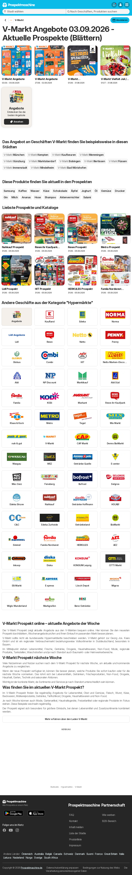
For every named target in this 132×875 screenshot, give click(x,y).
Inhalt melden (76, 827)
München (14, 154)
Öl (96, 190)
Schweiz (68, 853)
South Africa (51, 857)
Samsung (9, 190)
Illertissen (94, 161)
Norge (29, 857)
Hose (38, 197)
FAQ (71, 814)
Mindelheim (42, 167)
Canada (57, 853)
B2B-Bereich (109, 821)
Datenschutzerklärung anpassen (62, 867)
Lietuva (7, 857)
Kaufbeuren (64, 154)
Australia (39, 853)
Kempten (38, 154)
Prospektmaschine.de (31, 867)
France (99, 853)
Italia (121, 853)
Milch (14, 197)
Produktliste (75, 839)
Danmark (80, 853)
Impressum (75, 845)
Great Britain (110, 853)
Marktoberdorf (42, 161)
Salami (87, 197)
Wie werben (108, 814)
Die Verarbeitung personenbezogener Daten (86, 869)
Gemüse (106, 190)
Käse (46, 190)
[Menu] (127, 5)
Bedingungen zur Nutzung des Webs (101, 867)
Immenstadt (15, 167)
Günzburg (14, 161)
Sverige (38, 857)
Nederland (18, 857)
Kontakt (73, 821)
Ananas (26, 197)
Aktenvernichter (69, 197)
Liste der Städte (77, 833)
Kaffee (23, 190)
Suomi (89, 853)
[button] (120, 5)
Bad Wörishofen (72, 167)
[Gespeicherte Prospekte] (114, 5)
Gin (6, 197)
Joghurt (86, 190)
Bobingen (70, 161)
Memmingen (92, 154)
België (48, 853)
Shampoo (50, 197)
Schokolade (60, 190)
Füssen (118, 161)
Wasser (34, 190)
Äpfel (74, 190)
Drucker (120, 190)
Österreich (27, 853)
